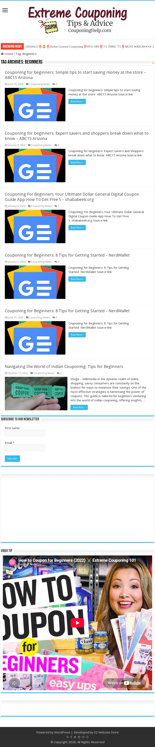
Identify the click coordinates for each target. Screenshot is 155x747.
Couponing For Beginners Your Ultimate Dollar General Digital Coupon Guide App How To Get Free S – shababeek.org (72, 196)
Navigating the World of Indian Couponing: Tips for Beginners (64, 366)
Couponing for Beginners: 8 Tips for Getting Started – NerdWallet (67, 255)
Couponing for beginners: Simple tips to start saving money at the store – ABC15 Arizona (75, 74)
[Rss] (67, 737)
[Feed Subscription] (153, 63)
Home (8, 54)
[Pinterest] (79, 737)
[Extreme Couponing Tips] (78, 19)
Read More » (77, 101)
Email (10, 443)
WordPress (62, 732)
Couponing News (39, 84)
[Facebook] (71, 737)
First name (12, 428)
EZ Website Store (106, 732)
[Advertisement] (77, 509)
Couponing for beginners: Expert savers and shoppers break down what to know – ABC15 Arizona (77, 135)
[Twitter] (75, 737)
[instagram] (87, 737)
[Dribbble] (83, 737)
